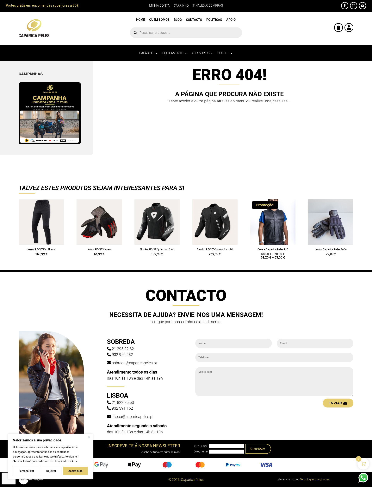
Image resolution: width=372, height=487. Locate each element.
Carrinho (181, 5)
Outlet (223, 53)
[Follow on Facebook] (344, 5)
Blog (178, 20)
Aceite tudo (75, 470)
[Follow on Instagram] (353, 5)
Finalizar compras (208, 5)
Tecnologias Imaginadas (314, 479)
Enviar (335, 403)
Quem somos (159, 20)
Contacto (194, 20)
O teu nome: (201, 451)
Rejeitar (51, 470)
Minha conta (159, 5)
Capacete (146, 53)
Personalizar (26, 470)
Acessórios (200, 53)
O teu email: (201, 446)
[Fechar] (89, 437)
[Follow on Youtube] (362, 5)
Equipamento (172, 53)
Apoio (231, 20)
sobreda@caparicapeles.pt (134, 363)
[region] (50, 456)
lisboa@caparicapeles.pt (132, 416)
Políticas (214, 20)
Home (140, 20)
